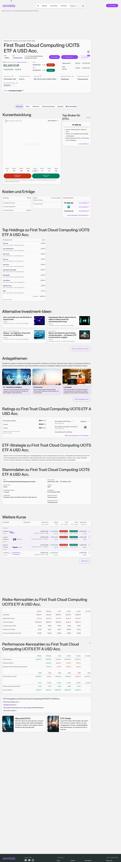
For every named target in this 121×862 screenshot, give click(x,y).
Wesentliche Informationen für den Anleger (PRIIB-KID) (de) (23, 708)
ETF (11, 11)
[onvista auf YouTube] (29, 860)
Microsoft (6, 254)
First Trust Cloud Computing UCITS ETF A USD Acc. (26, 11)
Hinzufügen (54, 57)
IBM (4, 291)
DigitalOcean (7, 286)
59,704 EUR (63, 545)
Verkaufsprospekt (9, 710)
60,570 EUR (73, 531)
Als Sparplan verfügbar (15, 90)
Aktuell (44, 6)
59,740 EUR (63, 531)
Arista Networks (8, 249)
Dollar (73, 860)
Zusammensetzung (48, 106)
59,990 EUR (63, 537)
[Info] (12, 76)
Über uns (109, 860)
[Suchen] (83, 5)
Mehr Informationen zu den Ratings (76, 436)
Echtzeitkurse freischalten (16, 553)
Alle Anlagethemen (82, 399)
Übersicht (19, 106)
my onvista (53, 6)
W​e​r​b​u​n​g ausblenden (62, 24)
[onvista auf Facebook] (26, 860)
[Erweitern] (76, 57)
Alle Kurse (36, 106)
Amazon (5, 259)
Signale (85, 57)
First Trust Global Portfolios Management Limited (19, 482)
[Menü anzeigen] (38, 6)
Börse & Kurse (5, 11)
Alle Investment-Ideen (80, 349)
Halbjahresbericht (9, 705)
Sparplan (60, 106)
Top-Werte (88, 860)
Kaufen (51, 70)
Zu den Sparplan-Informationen (77, 215)
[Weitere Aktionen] (89, 531)
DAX (58, 860)
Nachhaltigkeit (72, 106)
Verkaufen (51, 65)
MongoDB (6, 275)
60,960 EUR (73, 537)
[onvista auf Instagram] (33, 860)
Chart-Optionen (52, 120)
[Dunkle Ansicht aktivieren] (11, 1)
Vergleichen (69, 57)
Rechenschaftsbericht (10, 702)
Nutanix (5, 243)
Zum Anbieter (83, 144)
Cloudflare (6, 280)
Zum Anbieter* (84, 203)
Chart (27, 106)
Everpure (6, 264)
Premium (64, 6)
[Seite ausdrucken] (88, 52)
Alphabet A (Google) (9, 270)
